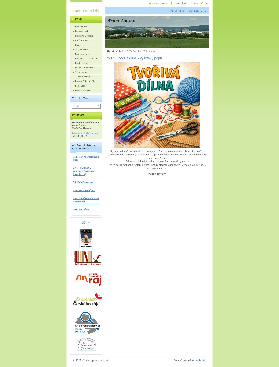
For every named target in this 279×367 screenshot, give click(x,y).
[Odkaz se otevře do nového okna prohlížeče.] (157, 146)
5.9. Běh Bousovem (83, 182)
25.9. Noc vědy (81, 209)
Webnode (201, 360)
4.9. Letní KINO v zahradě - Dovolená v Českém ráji (84, 171)
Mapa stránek (180, 3)
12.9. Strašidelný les (84, 190)
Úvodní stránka (114, 51)
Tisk (207, 3)
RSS (195, 3)
